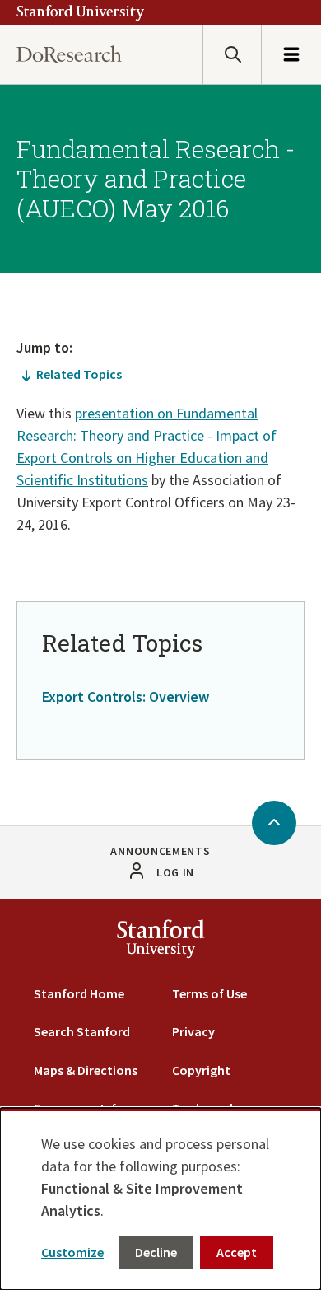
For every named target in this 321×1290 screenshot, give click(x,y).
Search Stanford (82, 1031)
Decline (156, 1252)
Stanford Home (79, 993)
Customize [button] (72, 1252)
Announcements (160, 851)
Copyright (201, 1070)
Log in (175, 872)
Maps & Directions (85, 1070)
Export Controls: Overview (125, 696)
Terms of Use (209, 993)
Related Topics (79, 374)
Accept (236, 1252)
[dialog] (160, 1199)
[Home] (69, 54)
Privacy (193, 1031)
